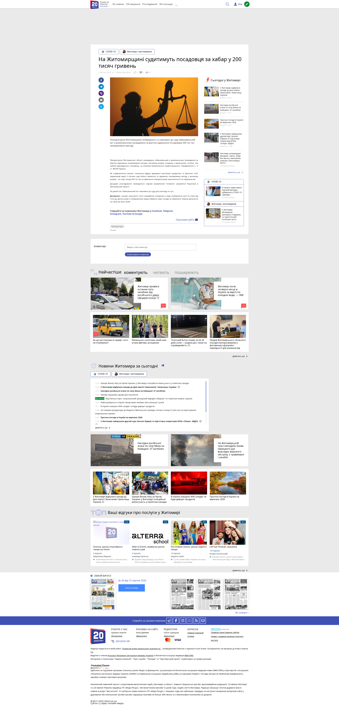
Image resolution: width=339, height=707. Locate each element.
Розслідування (149, 4)
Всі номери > (242, 613)
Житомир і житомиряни (139, 51)
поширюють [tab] (187, 272)
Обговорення (133, 4)
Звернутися (141, 636)
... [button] (176, 4)
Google (138, 213)
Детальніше (116, 636)
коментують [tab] (136, 272)
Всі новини (118, 4)
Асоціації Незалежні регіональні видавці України (131, 655)
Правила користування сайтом (225, 632)
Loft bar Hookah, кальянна (223, 546)
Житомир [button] (104, 6)
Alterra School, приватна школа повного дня (148, 548)
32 (148, 72)
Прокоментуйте (187, 220)
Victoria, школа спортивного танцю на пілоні (108, 548)
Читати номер (131, 588)
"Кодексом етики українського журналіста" (141, 648)
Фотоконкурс (166, 4)
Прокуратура (117, 226)
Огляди (191, 636)
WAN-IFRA (188, 655)
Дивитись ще (236, 172)
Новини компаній (196, 633)
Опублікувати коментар (138, 254)
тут (92, 652)
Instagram (115, 213)
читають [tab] (161, 272)
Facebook (157, 210)
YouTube (126, 213)
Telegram (168, 210)
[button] (162, 365)
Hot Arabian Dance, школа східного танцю (189, 548)
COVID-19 (111, 51)
